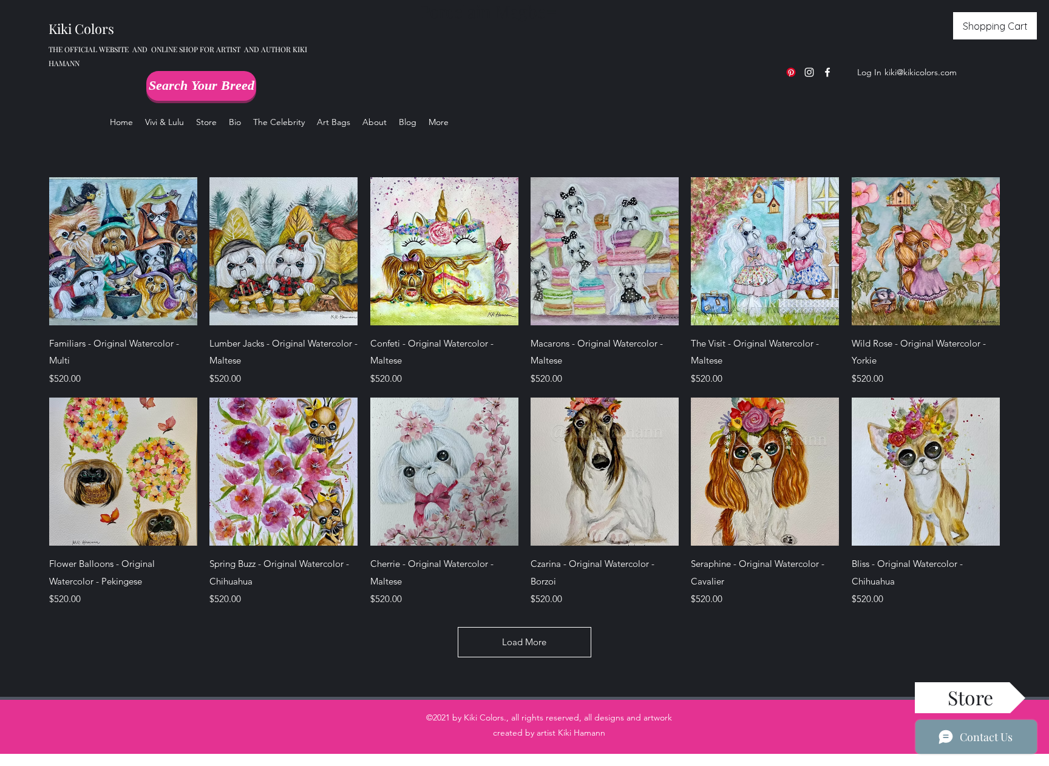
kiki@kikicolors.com (920, 72)
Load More (524, 642)
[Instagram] (809, 72)
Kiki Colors (81, 28)
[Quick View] (123, 251)
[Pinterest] (791, 72)
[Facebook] (827, 72)
